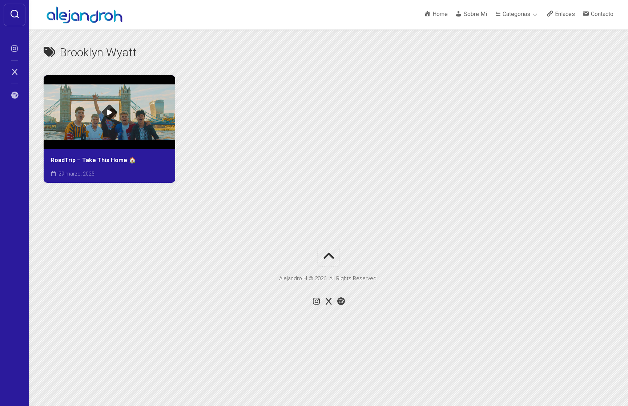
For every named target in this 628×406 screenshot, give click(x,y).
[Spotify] (14, 95)
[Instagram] (14, 49)
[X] (14, 72)
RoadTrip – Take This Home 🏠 (93, 160)
